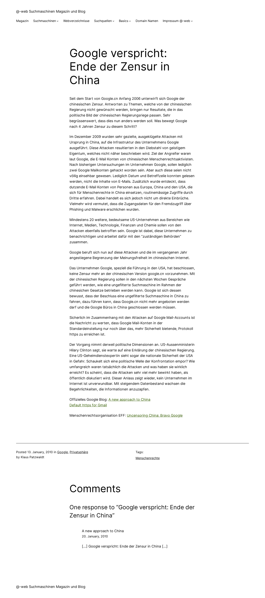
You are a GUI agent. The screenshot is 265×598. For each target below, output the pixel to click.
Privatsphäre (79, 452)
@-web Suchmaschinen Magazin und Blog (50, 11)
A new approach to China (129, 399)
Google (62, 452)
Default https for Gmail (88, 405)
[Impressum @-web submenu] (192, 21)
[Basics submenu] (130, 21)
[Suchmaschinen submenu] (58, 21)
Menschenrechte (148, 458)
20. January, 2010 (95, 536)
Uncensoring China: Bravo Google (155, 415)
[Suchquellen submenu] (113, 21)
